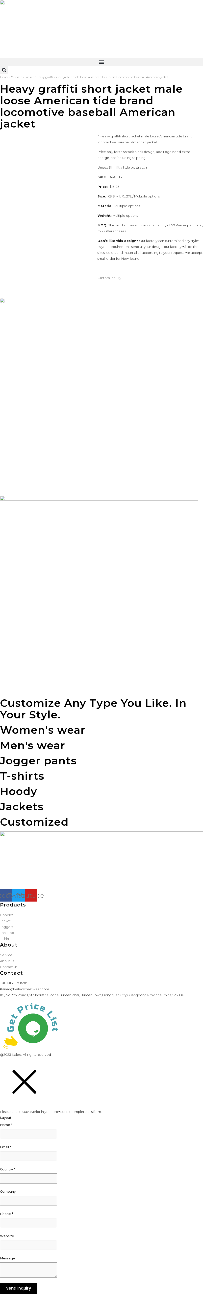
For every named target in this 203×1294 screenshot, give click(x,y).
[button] (101, 62)
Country (7, 1169)
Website (7, 1236)
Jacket (29, 77)
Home (4, 77)
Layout (5, 1118)
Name (6, 1125)
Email (5, 1147)
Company (8, 1191)
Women (17, 77)
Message (7, 1258)
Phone (6, 1214)
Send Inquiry (18, 1288)
